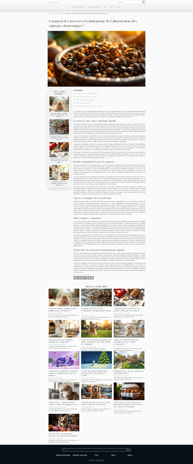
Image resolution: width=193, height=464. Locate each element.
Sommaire (79, 90)
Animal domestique (79, 7)
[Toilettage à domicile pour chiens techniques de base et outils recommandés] (129, 328)
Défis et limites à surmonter (83, 103)
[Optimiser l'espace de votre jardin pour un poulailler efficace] (129, 360)
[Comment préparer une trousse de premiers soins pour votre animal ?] (59, 149)
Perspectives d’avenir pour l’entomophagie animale (89, 106)
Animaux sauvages (94, 7)
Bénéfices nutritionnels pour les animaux (86, 97)
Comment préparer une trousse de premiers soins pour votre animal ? (59, 160)
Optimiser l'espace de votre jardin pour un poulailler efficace (128, 372)
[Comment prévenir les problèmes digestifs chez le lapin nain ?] (59, 172)
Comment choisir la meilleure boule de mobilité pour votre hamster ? (59, 115)
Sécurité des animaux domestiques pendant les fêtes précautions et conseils (94, 373)
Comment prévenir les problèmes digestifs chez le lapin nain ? (59, 183)
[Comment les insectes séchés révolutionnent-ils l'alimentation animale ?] (59, 127)
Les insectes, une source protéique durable (87, 93)
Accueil (49, 13)
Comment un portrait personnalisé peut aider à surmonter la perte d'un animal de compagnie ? (96, 342)
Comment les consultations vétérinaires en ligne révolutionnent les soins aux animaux (63, 373)
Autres (118, 7)
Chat (104, 7)
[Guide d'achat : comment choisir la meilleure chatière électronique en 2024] (64, 391)
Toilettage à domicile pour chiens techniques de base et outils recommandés (126, 342)
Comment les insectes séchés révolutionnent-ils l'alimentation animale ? (59, 137)
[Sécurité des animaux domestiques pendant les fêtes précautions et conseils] (96, 360)
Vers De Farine (109, 158)
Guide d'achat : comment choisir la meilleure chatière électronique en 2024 (63, 403)
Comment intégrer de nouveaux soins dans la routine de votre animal (95, 403)
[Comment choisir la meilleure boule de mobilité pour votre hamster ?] (59, 104)
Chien (111, 7)
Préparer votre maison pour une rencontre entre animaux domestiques (63, 435)
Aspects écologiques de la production (85, 100)
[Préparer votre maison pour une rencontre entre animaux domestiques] (64, 422)
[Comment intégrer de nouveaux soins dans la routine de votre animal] (96, 391)
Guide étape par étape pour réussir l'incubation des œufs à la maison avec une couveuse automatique (128, 404)
